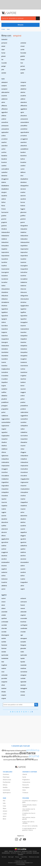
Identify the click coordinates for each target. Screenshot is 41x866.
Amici (4, 816)
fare (18, 759)
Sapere (11, 13)
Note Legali (11, 856)
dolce (7, 753)
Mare (4, 808)
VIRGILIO (11, 851)
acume (34, 756)
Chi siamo (4, 856)
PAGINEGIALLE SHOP (27, 851)
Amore (5, 811)
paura (36, 760)
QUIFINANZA (29, 853)
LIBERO (6, 851)
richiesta (18, 751)
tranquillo (7, 756)
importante (10, 751)
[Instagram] (16, 839)
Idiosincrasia (7, 779)
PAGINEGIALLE (17, 851)
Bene (4, 819)
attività (23, 751)
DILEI (18, 853)
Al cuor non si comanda (29, 826)
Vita (4, 801)
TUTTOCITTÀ (13, 853)
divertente (27, 753)
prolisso (15, 753)
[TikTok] (20, 839)
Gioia (24, 790)
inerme (5, 760)
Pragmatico (26, 779)
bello (23, 760)
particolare (12, 760)
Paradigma (25, 787)
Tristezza (25, 792)
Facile (24, 777)
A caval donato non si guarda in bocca (29, 829)
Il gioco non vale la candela (28, 822)
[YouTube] (25, 839)
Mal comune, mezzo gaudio (28, 818)
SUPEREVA (20, 854)
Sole (4, 803)
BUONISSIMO (36, 853)
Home (3, 29)
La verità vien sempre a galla (29, 801)
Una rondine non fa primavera (28, 810)
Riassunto (25, 785)
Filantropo (6, 777)
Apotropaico (7, 792)
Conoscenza (26, 782)
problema (32, 750)
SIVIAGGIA (23, 853)
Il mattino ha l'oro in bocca (28, 814)
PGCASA (35, 851)
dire (4, 750)
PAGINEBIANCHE (6, 853)
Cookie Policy (24, 856)
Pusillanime (6, 782)
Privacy (17, 856)
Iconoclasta (6, 790)
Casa (4, 806)
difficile (16, 756)
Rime (8, 29)
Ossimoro (6, 774)
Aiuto (20, 858)
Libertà (24, 774)
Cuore (5, 814)
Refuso (5, 785)
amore (29, 759)
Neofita (5, 787)
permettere (24, 757)
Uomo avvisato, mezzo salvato (29, 805)
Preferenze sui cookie (34, 856)
